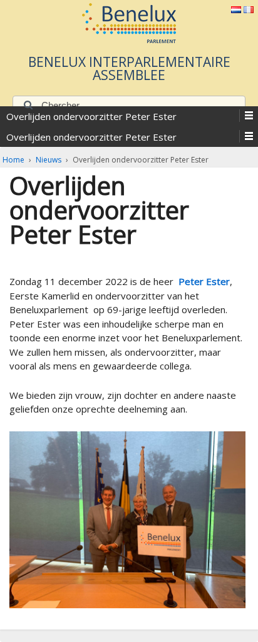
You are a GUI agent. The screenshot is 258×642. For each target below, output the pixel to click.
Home (13, 159)
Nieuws (48, 159)
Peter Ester (204, 281)
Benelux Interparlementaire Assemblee (129, 68)
